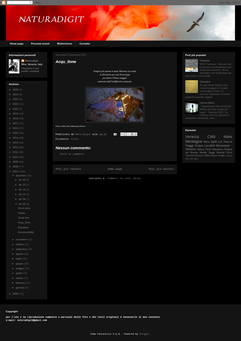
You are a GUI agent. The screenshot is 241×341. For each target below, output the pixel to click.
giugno (20, 263)
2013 (16, 142)
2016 (16, 128)
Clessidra (205, 81)
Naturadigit (83, 134)
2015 (16, 132)
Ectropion (23, 227)
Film (187, 159)
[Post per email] (115, 134)
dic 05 (22, 204)
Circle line (23, 217)
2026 (16, 89)
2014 (16, 137)
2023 (16, 99)
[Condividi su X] (129, 134)
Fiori (191, 159)
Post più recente (68, 169)
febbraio (21, 282)
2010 (16, 157)
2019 (16, 113)
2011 (16, 152)
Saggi (212, 152)
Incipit (221, 155)
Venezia (192, 136)
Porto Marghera (215, 149)
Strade (203, 152)
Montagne (193, 141)
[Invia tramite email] (122, 134)
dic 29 (22, 179)
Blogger (144, 334)
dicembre (21, 175)
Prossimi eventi (40, 43)
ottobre (20, 244)
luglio (19, 258)
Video (196, 159)
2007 (16, 171)
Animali (220, 152)
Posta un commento (72, 154)
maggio (20, 268)
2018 (16, 118)
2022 (16, 103)
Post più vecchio (161, 169)
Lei (220, 141)
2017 (16, 123)
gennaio (20, 287)
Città (74, 139)
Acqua (199, 145)
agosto (20, 253)
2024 (16, 94)
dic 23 (22, 184)
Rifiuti (229, 152)
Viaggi (189, 145)
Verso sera (24, 208)
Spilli (214, 141)
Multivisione (64, 43)
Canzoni (228, 156)
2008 (16, 166)
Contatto (85, 43)
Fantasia (205, 60)
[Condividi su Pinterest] (135, 134)
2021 (16, 108)
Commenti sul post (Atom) (124, 178)
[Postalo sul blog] (125, 134)
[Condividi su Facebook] (132, 134)
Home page (16, 43)
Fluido (21, 213)
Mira (206, 141)
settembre (22, 249)
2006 (16, 293)
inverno (213, 155)
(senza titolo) (207, 102)
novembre (22, 239)
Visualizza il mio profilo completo (30, 70)
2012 (16, 147)
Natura (200, 149)
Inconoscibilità (26, 232)
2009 (16, 161)
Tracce (227, 141)
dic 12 (22, 194)
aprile (19, 273)
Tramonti (189, 155)
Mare (228, 136)
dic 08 (22, 199)
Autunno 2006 (202, 155)
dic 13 (22, 189)
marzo (19, 278)
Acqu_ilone (24, 222)
